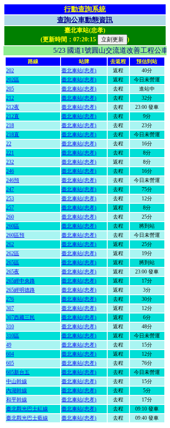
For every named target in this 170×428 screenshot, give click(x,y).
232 (10, 162)
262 (10, 244)
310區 (12, 336)
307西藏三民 (20, 317)
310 (10, 327)
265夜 (12, 272)
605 (10, 363)
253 (10, 198)
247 (10, 189)
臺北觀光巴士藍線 (27, 418)
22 (8, 144)
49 (8, 345)
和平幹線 (16, 400)
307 (10, 308)
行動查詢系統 (85, 9)
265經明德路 (20, 290)
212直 (12, 116)
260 (10, 217)
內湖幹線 (16, 391)
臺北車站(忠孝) (78, 70)
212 (10, 98)
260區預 (15, 235)
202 (10, 70)
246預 (12, 180)
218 (10, 125)
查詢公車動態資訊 (85, 20)
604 (10, 354)
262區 (12, 253)
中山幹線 (16, 381)
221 (10, 153)
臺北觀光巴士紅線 (27, 409)
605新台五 (18, 372)
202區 (12, 80)
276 (10, 299)
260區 (12, 226)
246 (10, 171)
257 (10, 208)
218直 (12, 134)
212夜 (12, 107)
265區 (12, 262)
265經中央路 (20, 281)
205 (10, 89)
